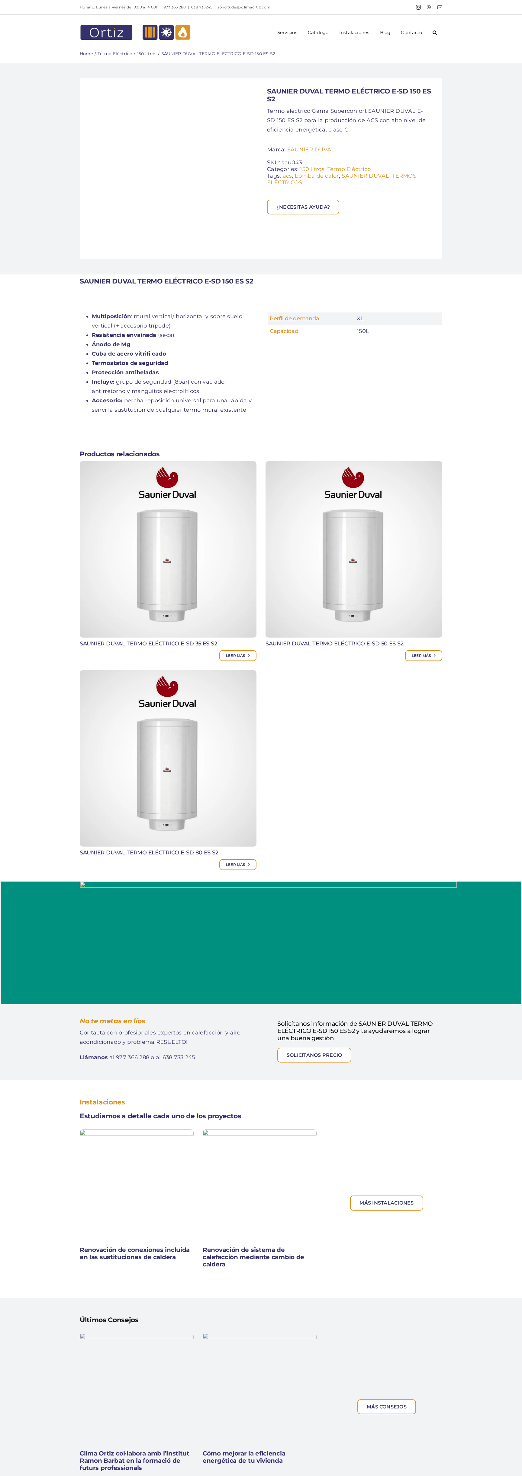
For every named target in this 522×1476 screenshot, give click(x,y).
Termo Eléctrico (349, 169)
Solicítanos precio (314, 1055)
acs (287, 176)
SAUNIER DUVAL (311, 149)
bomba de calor (317, 176)
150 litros (312, 169)
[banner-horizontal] (268, 884)
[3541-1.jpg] (170, 168)
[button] (434, 32)
